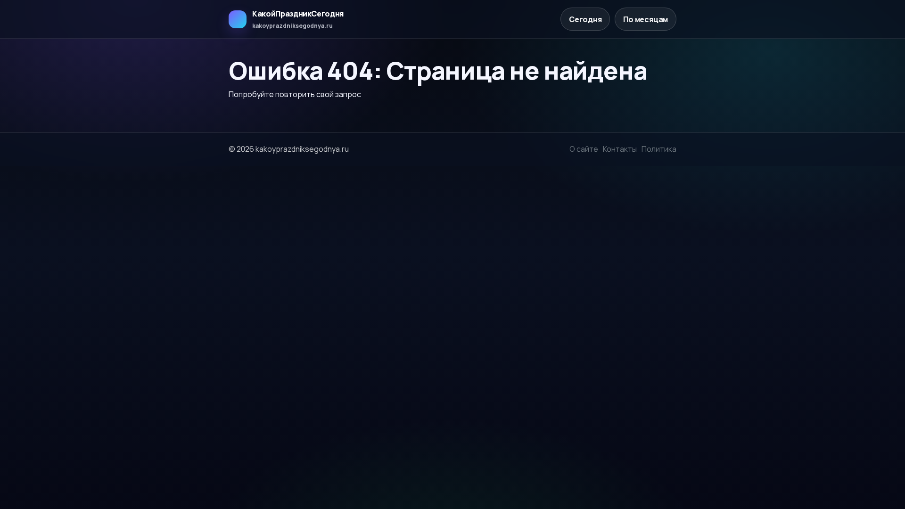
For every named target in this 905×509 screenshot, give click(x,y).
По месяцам (645, 19)
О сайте (583, 149)
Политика (659, 149)
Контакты (620, 149)
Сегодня (585, 19)
